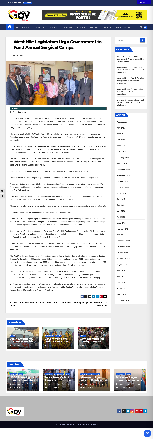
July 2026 (121, 128)
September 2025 (123, 187)
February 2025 (123, 229)
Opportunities (123, 27)
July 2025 (121, 199)
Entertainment (59, 374)
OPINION (81, 27)
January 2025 (122, 235)
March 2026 (121, 152)
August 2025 (122, 193)
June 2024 (121, 276)
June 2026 (121, 134)
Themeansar (94, 424)
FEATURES (67, 27)
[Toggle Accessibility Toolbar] (147, 433)
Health (107, 27)
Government (121, 374)
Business (94, 27)
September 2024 (123, 259)
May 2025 (121, 211)
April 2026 (121, 146)
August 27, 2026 (18, 384)
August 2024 (122, 265)
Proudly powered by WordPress (65, 424)
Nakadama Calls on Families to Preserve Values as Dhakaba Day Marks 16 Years (130, 69)
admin (31, 384)
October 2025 (122, 181)
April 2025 (121, 217)
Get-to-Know (23, 27)
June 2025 (121, 205)
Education (13, 374)
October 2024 (122, 253)
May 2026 (121, 140)
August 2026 (122, 122)
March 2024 (121, 294)
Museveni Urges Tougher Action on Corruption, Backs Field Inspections (130, 91)
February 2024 (123, 300)
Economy (84, 374)
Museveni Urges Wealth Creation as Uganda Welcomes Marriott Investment (130, 80)
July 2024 (121, 270)
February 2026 (123, 158)
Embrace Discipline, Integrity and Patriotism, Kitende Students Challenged (130, 102)
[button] (141, 27)
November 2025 (123, 175)
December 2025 (123, 169)
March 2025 (121, 223)
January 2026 (122, 163)
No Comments (18, 387)
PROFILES (53, 27)
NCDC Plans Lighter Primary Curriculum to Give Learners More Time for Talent (130, 59)
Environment (49, 335)
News (20, 374)
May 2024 (121, 282)
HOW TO (40, 27)
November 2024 (123, 247)
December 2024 (123, 241)
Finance (91, 374)
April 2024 (121, 288)
